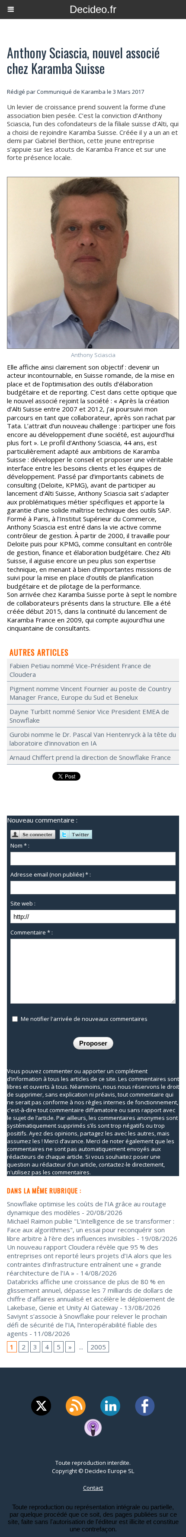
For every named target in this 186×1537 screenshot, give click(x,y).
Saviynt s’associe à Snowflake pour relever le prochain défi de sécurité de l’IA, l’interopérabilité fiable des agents (87, 1325)
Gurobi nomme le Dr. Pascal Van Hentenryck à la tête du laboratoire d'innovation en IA (93, 738)
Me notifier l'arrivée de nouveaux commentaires (84, 1019)
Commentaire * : (31, 932)
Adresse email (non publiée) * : (50, 874)
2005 (98, 1346)
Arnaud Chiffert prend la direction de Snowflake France (90, 757)
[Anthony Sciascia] (93, 180)
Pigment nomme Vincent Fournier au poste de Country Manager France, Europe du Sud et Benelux (90, 693)
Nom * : (19, 845)
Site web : (22, 903)
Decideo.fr (93, 9)
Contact (93, 1488)
